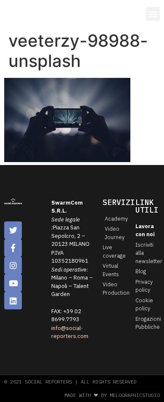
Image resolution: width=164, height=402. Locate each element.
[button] (153, 14)
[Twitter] (13, 230)
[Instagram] (13, 265)
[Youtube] (13, 283)
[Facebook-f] (13, 248)
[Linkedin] (13, 300)
